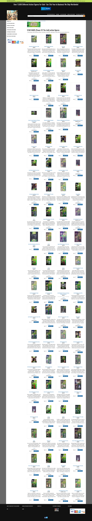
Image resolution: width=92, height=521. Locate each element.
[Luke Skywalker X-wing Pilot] (78, 285)
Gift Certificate (77, 1)
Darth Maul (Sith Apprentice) (78, 146)
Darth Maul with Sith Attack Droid (34, 170)
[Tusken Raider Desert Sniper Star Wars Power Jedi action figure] (63, 483)
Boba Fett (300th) (78, 70)
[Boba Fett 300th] (78, 62)
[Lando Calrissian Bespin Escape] (78, 260)
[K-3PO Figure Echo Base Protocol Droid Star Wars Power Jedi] (49, 260)
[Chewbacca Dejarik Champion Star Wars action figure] (49, 112)
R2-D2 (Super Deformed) (34, 416)
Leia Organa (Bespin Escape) (34, 293)
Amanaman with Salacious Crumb (34, 46)
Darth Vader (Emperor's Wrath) (63, 170)
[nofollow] (16, 41)
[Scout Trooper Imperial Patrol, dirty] (34, 458)
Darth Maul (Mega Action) (63, 146)
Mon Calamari (78, 316)
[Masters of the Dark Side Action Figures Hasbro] (63, 309)
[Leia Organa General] (49, 285)
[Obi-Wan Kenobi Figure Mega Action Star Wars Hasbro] (78, 334)
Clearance (57, 14)
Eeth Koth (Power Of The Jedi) (48, 194)
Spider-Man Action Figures (11, 29)
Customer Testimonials (57, 506)
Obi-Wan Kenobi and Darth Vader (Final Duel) (34, 366)
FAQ (7, 509)
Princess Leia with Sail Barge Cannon (63, 366)
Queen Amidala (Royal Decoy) (78, 366)
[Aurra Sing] (63, 39)
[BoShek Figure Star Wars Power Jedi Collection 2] (49, 87)
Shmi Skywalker (63, 465)
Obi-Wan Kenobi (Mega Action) (78, 341)
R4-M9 (63, 416)
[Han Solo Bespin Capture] (63, 211)
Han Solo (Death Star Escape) (77, 219)
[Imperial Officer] (63, 236)
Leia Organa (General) (48, 293)
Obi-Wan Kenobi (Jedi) (63, 341)
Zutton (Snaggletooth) (78, 490)
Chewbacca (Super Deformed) (78, 120)
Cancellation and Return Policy (27, 506)
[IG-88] (49, 236)
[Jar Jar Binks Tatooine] (78, 236)
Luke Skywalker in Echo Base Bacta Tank (34, 316)
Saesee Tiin (48, 440)
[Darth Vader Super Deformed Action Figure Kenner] (78, 162)
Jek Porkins (34, 268)
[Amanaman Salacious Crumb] (34, 39)
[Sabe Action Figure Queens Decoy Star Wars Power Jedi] (34, 433)
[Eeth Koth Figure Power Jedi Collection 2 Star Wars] (49, 186)
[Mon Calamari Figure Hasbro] (78, 309)
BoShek (48, 95)
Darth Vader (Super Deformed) (78, 170)
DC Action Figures (63, 14)
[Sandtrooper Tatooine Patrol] (63, 433)
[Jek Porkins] (34, 260)
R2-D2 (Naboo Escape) (78, 391)
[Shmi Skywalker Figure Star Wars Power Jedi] (63, 458)
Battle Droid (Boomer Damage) (78, 46)
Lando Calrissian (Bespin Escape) (78, 268)
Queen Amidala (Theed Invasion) (34, 391)
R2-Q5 (49, 416)
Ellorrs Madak (63, 194)
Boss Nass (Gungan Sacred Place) (63, 95)
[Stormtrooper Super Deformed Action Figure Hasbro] (78, 458)
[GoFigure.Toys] (12, 15)
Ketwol (63, 268)
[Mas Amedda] (49, 309)
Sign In (72, 1)
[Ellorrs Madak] (63, 186)
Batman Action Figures (11, 25)
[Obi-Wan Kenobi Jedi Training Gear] (49, 334)
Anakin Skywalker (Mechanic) (48, 46)
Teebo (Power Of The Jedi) (34, 490)
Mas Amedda (49, 316)
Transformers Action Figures (12, 34)
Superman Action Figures (11, 31)
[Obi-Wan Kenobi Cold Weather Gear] (34, 334)
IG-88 (49, 244)
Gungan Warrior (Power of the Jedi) (48, 219)
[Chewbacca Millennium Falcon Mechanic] (63, 112)
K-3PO (49, 268)
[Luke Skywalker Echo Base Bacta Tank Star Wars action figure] (34, 309)
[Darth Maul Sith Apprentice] (78, 139)
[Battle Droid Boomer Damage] (78, 39)
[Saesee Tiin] (49, 433)
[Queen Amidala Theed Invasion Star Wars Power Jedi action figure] (34, 384)
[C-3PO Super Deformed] (78, 87)
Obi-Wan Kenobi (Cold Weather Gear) (34, 341)
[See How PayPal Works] (46, 8)
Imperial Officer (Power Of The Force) (63, 244)
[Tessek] (49, 483)
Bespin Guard (63, 70)
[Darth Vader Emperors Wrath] (63, 162)
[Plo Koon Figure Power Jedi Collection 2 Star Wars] (49, 359)
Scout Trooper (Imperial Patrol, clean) (78, 440)
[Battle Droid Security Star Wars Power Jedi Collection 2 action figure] (34, 62)
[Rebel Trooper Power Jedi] (78, 409)
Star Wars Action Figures (80, 14)
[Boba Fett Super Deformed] (34, 87)
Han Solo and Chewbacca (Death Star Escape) (34, 245)
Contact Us (9, 21)
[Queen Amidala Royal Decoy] (78, 359)
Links (23, 509)
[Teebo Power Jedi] (34, 483)
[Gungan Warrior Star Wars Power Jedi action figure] (49, 211)
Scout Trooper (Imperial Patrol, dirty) (34, 465)
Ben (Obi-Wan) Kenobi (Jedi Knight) (48, 70)
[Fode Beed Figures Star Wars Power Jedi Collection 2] (78, 186)
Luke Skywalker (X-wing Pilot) (78, 293)
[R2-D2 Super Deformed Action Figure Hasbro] (34, 409)
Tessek (49, 490)
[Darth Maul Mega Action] (63, 139)
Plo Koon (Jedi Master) (48, 366)
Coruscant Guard (34, 146)
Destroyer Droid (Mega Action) (34, 194)
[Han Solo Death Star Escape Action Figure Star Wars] (78, 211)
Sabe (34, 440)
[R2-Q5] (49, 409)
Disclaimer (70, 506)
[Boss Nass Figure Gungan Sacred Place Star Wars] (63, 87)
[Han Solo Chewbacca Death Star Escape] (34, 236)
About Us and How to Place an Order (13, 506)
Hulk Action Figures (10, 27)
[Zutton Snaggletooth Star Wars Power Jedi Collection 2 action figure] (78, 483)
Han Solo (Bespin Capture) (63, 219)
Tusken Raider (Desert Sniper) (63, 490)
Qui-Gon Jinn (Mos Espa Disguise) (63, 391)
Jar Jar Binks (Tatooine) (78, 244)
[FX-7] (34, 211)
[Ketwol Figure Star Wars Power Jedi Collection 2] (63, 260)
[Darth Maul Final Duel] (49, 139)
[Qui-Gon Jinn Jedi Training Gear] (49, 384)
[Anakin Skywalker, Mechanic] (49, 39)
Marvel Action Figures (71, 14)
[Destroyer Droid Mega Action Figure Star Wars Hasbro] (34, 186)
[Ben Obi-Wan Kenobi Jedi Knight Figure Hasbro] (49, 62)
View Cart (83, 1)
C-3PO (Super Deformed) (78, 95)
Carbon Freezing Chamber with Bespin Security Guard (34, 121)
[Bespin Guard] (63, 62)
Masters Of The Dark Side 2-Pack (63, 316)
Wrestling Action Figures (11, 36)
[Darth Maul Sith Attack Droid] (34, 162)
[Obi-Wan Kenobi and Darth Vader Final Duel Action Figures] (34, 359)
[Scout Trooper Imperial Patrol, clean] (78, 433)
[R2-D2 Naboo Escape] (78, 384)
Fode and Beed (78, 194)
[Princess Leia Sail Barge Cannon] (63, 359)
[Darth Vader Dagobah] (49, 162)
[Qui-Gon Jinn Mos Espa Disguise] (63, 384)
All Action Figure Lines (51, 14)
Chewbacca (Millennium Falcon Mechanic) (63, 120)
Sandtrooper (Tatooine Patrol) (63, 440)
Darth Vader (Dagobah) (48, 170)
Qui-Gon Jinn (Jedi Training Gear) (49, 391)
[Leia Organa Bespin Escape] (34, 285)
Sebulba (48, 465)
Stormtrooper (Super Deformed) (78, 465)
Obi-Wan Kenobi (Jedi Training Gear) (48, 341)
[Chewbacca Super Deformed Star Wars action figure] (78, 112)
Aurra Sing (63, 46)
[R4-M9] (63, 409)
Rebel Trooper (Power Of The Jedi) (78, 416)
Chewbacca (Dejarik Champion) (48, 120)
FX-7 (34, 219)
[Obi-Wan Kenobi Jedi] (63, 334)
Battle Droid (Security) (34, 70)
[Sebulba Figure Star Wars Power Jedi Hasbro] (49, 458)
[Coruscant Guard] (34, 139)
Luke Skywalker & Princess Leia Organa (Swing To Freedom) (63, 293)
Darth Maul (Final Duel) (48, 146)
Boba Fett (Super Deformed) (34, 95)
